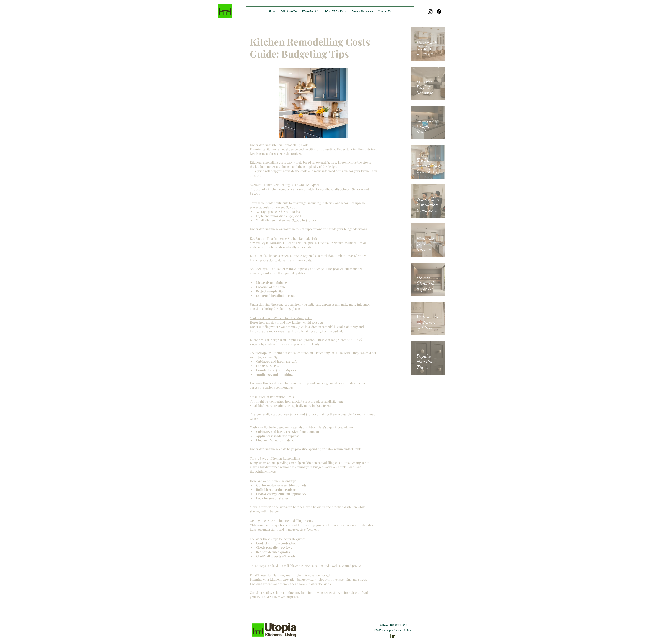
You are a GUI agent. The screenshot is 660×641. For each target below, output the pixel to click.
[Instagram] (430, 12)
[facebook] (439, 12)
